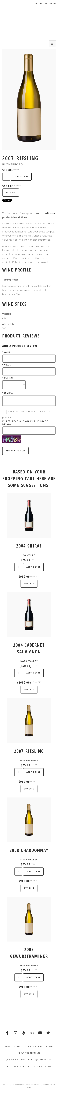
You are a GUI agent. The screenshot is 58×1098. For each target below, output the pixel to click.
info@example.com (41, 1060)
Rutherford (29, 760)
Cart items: (50, 3)
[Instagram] (15, 1032)
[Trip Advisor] (32, 1032)
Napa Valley (29, 661)
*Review (7, 393)
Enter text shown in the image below (25, 422)
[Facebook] (7, 1032)
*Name (6, 352)
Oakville (29, 555)
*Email (6, 365)
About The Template (29, 1053)
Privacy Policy (13, 1046)
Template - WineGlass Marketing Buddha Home (29, 22)
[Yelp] (23, 1032)
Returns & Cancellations (39, 1046)
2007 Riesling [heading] (29, 751)
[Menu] (52, 43)
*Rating (7, 378)
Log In (38, 3)
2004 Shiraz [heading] (29, 546)
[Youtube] (40, 1032)
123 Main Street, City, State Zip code (29, 1066)
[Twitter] (48, 1032)
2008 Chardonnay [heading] (29, 850)
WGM (29, 1087)
